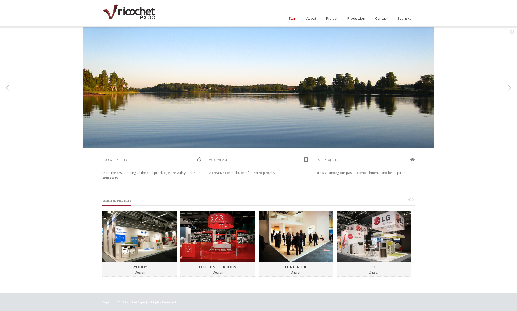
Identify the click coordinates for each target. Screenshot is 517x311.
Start (292, 18)
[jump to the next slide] (509, 87)
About (311, 18)
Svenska (404, 18)
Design (140, 272)
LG (374, 266)
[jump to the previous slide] (8, 87)
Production (356, 18)
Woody (139, 266)
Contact (381, 18)
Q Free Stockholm (218, 266)
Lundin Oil (296, 266)
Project (331, 18)
